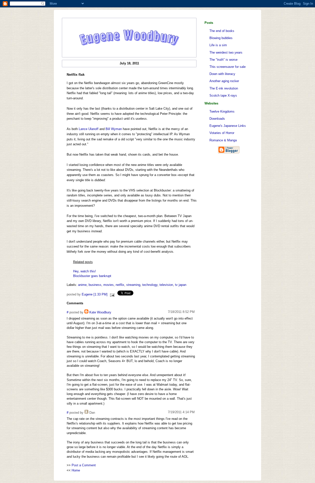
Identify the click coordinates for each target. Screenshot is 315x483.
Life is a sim (218, 45)
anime (82, 285)
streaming (133, 285)
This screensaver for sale (227, 67)
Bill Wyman (114, 129)
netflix (120, 285)
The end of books (221, 31)
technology (150, 285)
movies (108, 285)
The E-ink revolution (223, 88)
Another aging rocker (224, 81)
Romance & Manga (223, 140)
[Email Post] (111, 294)
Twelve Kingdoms (222, 111)
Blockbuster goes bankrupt (92, 276)
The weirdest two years (225, 52)
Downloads (217, 118)
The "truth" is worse (223, 59)
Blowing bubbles (221, 38)
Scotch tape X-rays (223, 95)
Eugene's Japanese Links (227, 126)
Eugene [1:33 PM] (95, 294)
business (95, 285)
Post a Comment (84, 465)
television (166, 285)
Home (76, 470)
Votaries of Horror (221, 133)
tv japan (180, 285)
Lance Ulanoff (88, 129)
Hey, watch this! (84, 271)
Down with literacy (222, 74)
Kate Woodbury (100, 312)
